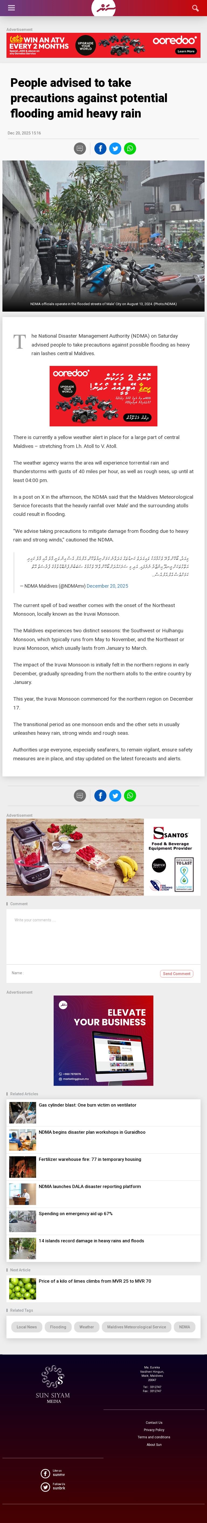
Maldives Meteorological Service (136, 1327)
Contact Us (154, 1423)
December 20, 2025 (107, 586)
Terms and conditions (154, 1437)
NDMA (184, 1327)
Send (176, 974)
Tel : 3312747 (152, 1387)
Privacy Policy (154, 1430)
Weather (87, 1327)
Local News (27, 1327)
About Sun (154, 1445)
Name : (18, 973)
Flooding (58, 1327)
